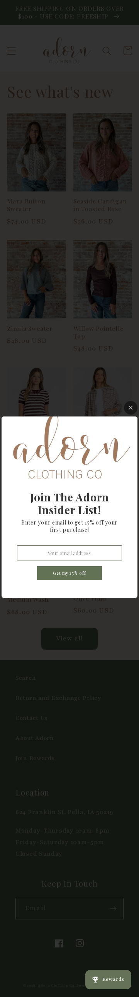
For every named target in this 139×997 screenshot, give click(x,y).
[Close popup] (130, 408)
